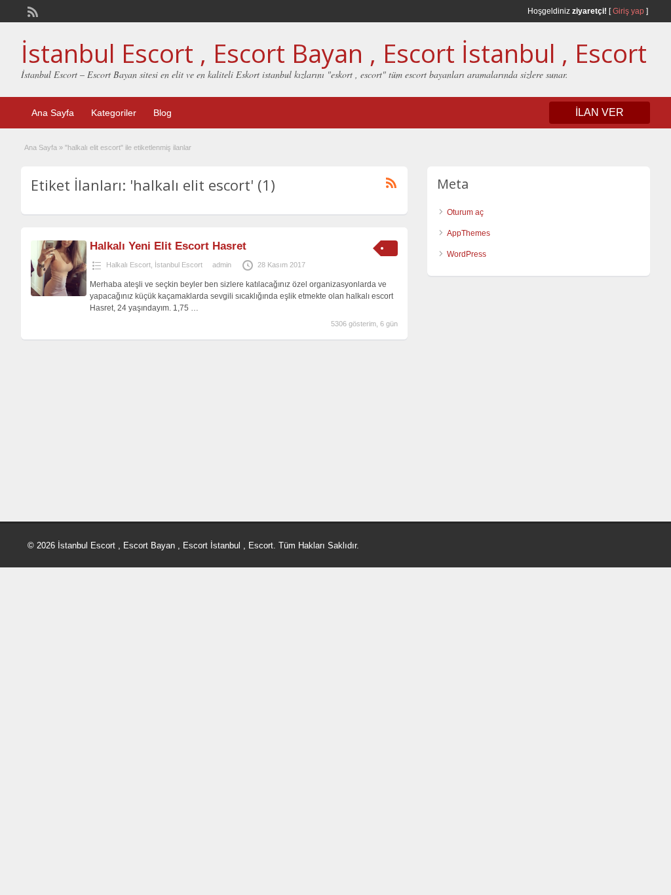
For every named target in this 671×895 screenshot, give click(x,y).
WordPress (466, 254)
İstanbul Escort (178, 265)
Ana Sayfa (52, 112)
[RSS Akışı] (31, 10)
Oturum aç (465, 212)
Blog (162, 112)
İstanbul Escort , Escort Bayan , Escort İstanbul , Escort (334, 53)
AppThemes (468, 233)
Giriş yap (628, 11)
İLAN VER (599, 112)
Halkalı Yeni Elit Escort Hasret (168, 246)
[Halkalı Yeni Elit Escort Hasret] (58, 293)
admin (221, 265)
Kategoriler (113, 112)
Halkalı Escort (128, 265)
